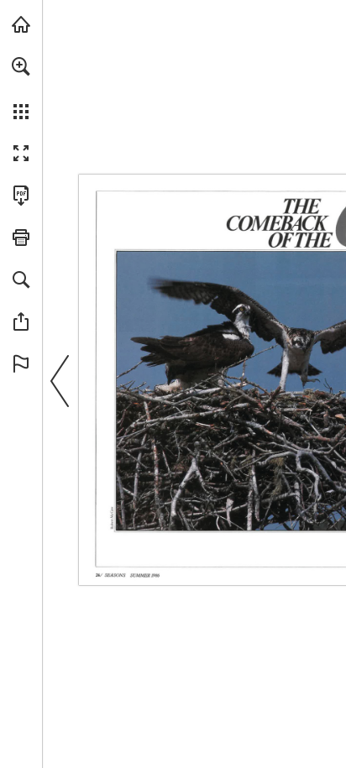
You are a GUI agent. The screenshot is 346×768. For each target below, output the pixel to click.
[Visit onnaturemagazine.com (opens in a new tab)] (21, 24)
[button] (21, 66)
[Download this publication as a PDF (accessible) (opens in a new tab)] (21, 196)
